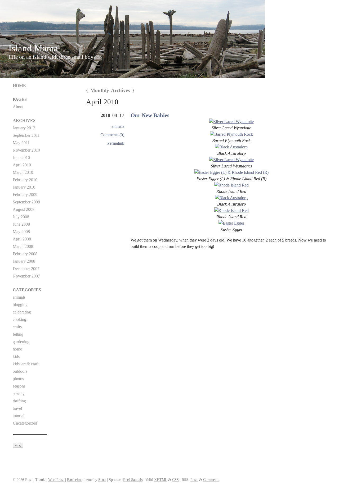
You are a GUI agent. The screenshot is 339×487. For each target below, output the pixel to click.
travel (17, 408)
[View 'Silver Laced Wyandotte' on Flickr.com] (231, 121)
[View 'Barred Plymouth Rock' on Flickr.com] (231, 134)
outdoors (20, 371)
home (17, 349)
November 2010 (26, 150)
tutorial (18, 415)
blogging (20, 304)
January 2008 (24, 261)
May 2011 (21, 142)
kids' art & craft (25, 364)
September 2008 (26, 202)
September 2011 (26, 135)
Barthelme (74, 479)
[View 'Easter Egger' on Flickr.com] (231, 223)
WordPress (56, 479)
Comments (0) (112, 135)
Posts (194, 479)
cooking (19, 319)
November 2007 (26, 276)
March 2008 (23, 246)
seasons (19, 386)
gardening (21, 341)
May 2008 (21, 231)
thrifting (19, 401)
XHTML (160, 479)
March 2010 (23, 172)
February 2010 (25, 179)
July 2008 (21, 217)
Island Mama (33, 48)
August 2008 (23, 209)
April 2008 (22, 239)
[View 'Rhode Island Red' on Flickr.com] (231, 185)
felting (18, 334)
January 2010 (24, 187)
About (18, 106)
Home (19, 85)
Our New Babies (150, 115)
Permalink (115, 143)
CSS (175, 479)
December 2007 (26, 268)
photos (18, 378)
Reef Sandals (132, 479)
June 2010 (21, 157)
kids (16, 356)
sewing (19, 393)
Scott (102, 479)
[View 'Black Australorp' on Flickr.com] (231, 147)
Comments (211, 479)
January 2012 (24, 128)
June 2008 (21, 224)
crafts (17, 327)
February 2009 (25, 194)
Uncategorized (25, 423)
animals (117, 126)
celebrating (22, 312)
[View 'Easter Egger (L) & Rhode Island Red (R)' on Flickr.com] (231, 172)
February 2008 (25, 254)
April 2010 (22, 165)
